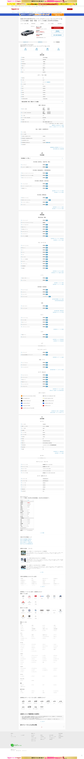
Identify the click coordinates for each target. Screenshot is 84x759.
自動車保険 (50, 739)
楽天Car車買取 (51, 735)
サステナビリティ (24, 750)
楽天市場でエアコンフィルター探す (58, 312)
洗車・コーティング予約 (52, 736)
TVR (21, 655)
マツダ (22, 627)
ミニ (54, 638)
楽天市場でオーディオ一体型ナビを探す (58, 272)
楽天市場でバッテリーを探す (59, 453)
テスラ (22, 649)
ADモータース (23, 686)
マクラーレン (45, 660)
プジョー (33, 676)
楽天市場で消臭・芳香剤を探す (59, 310)
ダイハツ (22, 628)
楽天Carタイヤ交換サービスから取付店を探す (57, 390)
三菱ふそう (22, 630)
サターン (44, 644)
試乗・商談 (32, 735)
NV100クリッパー (56, 583)
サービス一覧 (12, 750)
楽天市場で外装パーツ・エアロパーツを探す (57, 369)
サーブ (22, 680)
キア (43, 684)
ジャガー (44, 655)
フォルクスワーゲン (46, 636)
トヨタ (22, 625)
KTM (43, 692)
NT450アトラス (34, 583)
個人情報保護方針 (61, 736)
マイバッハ (33, 638)
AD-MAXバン (56, 578)
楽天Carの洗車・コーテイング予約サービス (57, 412)
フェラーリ (55, 668)
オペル (33, 636)
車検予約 (32, 736)
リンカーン (22, 647)
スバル (44, 627)
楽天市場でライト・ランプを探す (59, 329)
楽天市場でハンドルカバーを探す (59, 240)
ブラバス (44, 638)
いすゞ (33, 627)
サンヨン (55, 684)
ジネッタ (33, 658)
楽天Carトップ (14, 12)
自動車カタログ (42, 739)
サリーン (44, 647)
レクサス (44, 630)
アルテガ (55, 692)
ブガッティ (55, 676)
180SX (22, 578)
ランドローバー (34, 657)
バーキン (22, 692)
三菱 (54, 625)
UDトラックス (34, 630)
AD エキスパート (45, 578)
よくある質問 (22, 735)
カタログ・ (24, 23)
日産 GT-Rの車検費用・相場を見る (25, 540)
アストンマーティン (35, 655)
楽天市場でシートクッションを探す (58, 284)
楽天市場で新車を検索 (57, 27)
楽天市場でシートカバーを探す (59, 282)
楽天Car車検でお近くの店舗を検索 (58, 148)
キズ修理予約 (42, 736)
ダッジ (44, 649)
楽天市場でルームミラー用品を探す (58, 339)
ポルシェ (55, 636)
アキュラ (55, 630)
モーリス (22, 662)
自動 (60, 23)
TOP (11, 735)
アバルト (22, 671)
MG (43, 662)
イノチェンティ (34, 671)
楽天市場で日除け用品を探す (59, 300)
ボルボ (33, 680)
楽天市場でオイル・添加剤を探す (59, 451)
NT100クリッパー (23, 583)
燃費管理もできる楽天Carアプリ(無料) (58, 125)
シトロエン (22, 676)
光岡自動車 (33, 628)
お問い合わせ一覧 (18, 750)
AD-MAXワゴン (23, 580)
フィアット (44, 668)
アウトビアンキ (34, 668)
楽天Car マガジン (33, 739)
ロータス (44, 657)
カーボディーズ (56, 658)
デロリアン (33, 647)
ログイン (70, 9)
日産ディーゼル (45, 628)
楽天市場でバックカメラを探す (59, 192)
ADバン (33, 580)
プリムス (55, 647)
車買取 (33, 23)
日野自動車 (55, 628)
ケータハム (44, 658)
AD (32, 578)
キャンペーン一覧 (13, 736)
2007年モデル (39, 12)
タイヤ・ (51, 23)
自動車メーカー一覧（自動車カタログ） (22, 12)
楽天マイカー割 (33, 740)
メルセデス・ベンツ (24, 638)
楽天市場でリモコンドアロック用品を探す (57, 238)
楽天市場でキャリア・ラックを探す (58, 357)
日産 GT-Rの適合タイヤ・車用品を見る (26, 542)
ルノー (44, 676)
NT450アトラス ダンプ (46, 583)
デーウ (33, 684)
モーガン (22, 660)
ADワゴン (44, 580)
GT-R (35, 12)
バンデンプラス (34, 660)
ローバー (55, 657)
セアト (33, 692)
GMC (54, 649)
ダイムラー (55, 655)
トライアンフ (34, 662)
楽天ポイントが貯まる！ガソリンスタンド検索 (56, 126)
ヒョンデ (22, 684)
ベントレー (22, 657)
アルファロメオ (23, 668)
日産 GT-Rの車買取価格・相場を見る (26, 539)
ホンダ (44, 625)
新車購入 (41, 735)
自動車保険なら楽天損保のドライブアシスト (57, 147)
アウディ (22, 636)
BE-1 (54, 580)
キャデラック (23, 644)
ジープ (33, 649)
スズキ (55, 627)
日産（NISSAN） (31, 12)
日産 (32, 625)
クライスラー (34, 644)
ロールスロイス (23, 658)
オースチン (55, 660)
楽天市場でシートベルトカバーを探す (58, 208)
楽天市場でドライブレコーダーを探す (58, 190)
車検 (42, 23)
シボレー (55, 644)
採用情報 (60, 737)
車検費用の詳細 (48, 142)
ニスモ (28, 500)
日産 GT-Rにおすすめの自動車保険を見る (26, 543)
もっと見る (41, 572)
